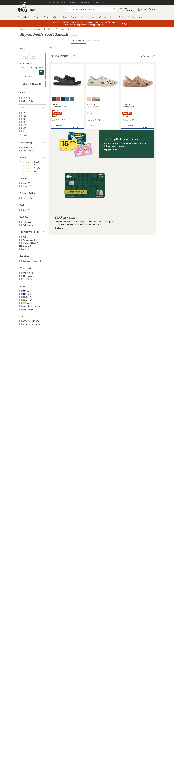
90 (153, 55)
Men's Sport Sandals (65, 29)
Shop (32, 9)
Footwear (23, 29)
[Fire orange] (58, 99)
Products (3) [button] (78, 41)
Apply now (59, 228)
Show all (23, 135)
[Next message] (122, 23)
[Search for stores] (41, 72)
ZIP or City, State (26, 67)
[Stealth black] (63, 99)
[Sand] (89, 99)
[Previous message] (48, 23)
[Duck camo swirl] (94, 99)
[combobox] (91, 9)
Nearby (41, 67)
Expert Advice (95, 41)
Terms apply (121, 146)
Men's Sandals (49, 29)
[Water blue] (67, 99)
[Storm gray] (72, 99)
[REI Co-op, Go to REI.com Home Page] (22, 9)
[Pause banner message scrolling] (125, 23)
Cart (154, 9)
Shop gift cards (109, 150)
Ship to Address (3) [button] (31, 84)
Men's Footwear (36, 29)
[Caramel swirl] (98, 99)
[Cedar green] (54, 99)
